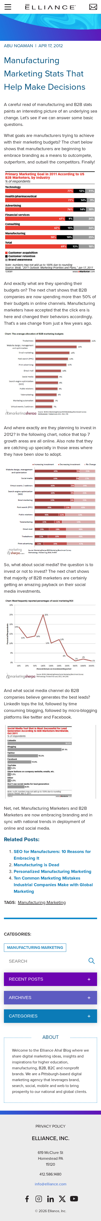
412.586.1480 (50, 1174)
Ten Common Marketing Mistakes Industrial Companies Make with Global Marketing (53, 885)
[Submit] (91, 961)
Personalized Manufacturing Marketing (52, 871)
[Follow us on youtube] (74, 1199)
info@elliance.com (50, 1184)
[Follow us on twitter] (62, 1199)
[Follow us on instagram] (39, 1199)
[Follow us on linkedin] (50, 1199)
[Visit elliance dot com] (50, 6)
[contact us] (93, 7)
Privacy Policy (50, 1126)
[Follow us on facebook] (27, 1199)
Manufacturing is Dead (36, 865)
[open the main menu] (8, 7)
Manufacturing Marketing (42, 902)
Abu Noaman (18, 46)
